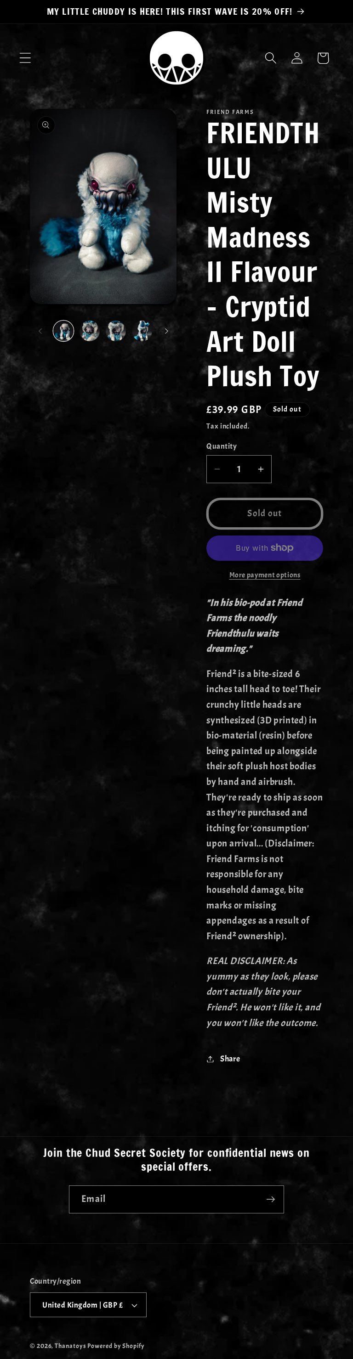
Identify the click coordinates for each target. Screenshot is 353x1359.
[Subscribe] (270, 1199)
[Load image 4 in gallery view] (142, 331)
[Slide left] (40, 331)
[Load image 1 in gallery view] (63, 331)
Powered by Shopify (115, 1346)
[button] (25, 58)
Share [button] (230, 1059)
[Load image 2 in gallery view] (90, 331)
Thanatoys (70, 1346)
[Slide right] (166, 331)
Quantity (221, 446)
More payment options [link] (265, 575)
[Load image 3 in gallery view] (116, 331)
